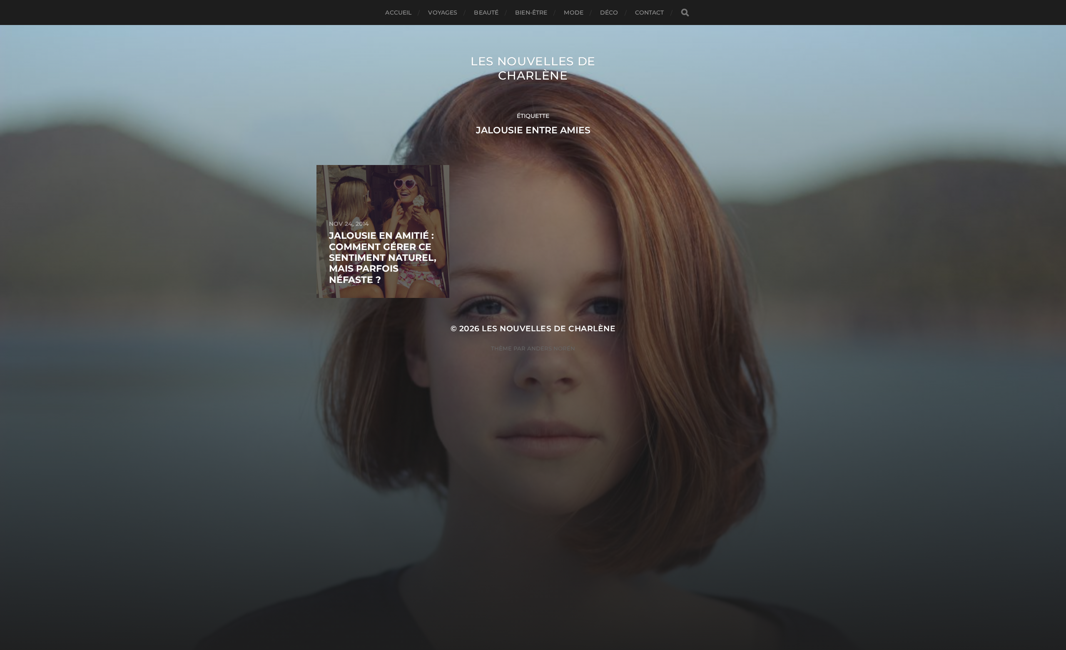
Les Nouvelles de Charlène (533, 68)
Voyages (442, 12)
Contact (649, 12)
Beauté (486, 12)
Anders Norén (551, 348)
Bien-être (531, 12)
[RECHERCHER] (685, 13)
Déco (609, 12)
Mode (573, 12)
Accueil (398, 12)
